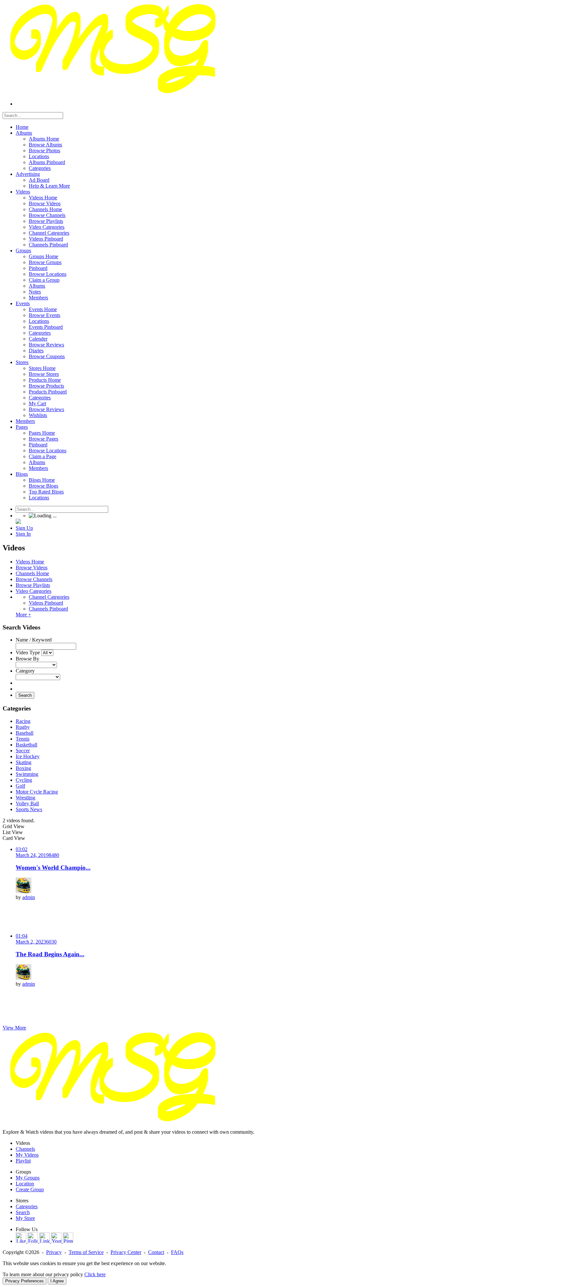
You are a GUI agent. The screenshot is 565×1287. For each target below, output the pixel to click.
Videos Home (30, 561)
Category (25, 671)
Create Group (30, 1189)
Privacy (54, 1252)
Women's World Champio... (53, 867)
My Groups (28, 1177)
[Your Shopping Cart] (18, 522)
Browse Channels (34, 579)
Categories (27, 1206)
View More (14, 1027)
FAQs (177, 1252)
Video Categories (33, 591)
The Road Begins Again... (50, 954)
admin (28, 897)
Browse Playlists (33, 585)
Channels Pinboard (48, 608)
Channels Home (32, 573)
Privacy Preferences (24, 1281)
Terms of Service (86, 1252)
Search (25, 695)
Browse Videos (31, 567)
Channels (25, 1149)
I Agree (57, 1281)
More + (23, 614)
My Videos (27, 1155)
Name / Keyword (34, 640)
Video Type (28, 652)
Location (25, 1183)
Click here (95, 1274)
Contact (156, 1252)
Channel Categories (49, 597)
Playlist (23, 1160)
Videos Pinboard (46, 603)
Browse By (27, 658)
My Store (25, 1218)
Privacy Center (126, 1252)
